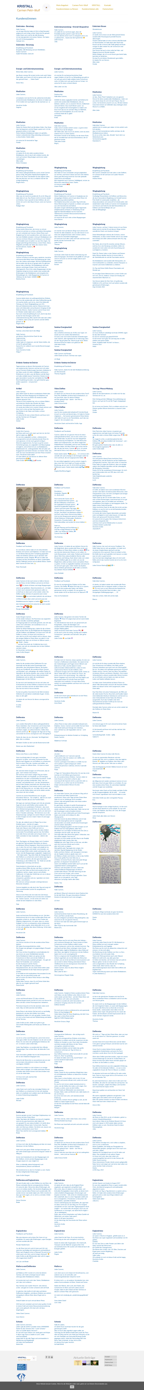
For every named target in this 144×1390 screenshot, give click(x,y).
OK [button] (72, 1387)
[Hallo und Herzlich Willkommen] (94, 1362)
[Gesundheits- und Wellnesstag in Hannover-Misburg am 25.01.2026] (77, 1362)
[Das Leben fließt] (86, 1362)
